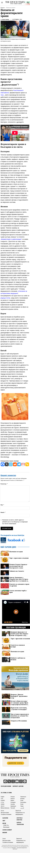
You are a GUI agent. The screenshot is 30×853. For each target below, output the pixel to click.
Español (3, 800)
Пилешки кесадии (16, 551)
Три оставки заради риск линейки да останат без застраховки (20, 715)
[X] (7, 464)
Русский (13, 808)
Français (13, 796)
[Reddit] (15, 464)
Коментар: (4, 484)
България (5, 818)
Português (13, 802)
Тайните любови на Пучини (18, 658)
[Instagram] (11, 464)
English (2, 796)
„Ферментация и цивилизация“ (11, 239)
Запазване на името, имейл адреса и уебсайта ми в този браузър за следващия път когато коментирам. (15, 521)
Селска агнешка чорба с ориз (18, 591)
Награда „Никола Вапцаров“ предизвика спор (19, 696)
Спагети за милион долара (18, 646)
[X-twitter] (9, 781)
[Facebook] (2, 464)
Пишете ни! (18, 810)
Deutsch (13, 798)
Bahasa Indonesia (5, 808)
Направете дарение (18, 786)
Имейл (3, 512)
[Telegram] (19, 464)
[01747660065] (15, 406)
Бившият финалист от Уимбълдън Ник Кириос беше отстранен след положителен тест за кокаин (19, 633)
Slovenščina (23, 802)
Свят (3, 820)
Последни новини (6, 786)
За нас (2, 810)
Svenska (13, 804)
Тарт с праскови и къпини (19, 558)
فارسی (22, 808)
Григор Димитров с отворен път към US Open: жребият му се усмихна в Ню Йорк (18, 579)
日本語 (2, 804)
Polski (21, 804)
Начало (3, 7)
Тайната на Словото (16, 571)
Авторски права (5, 812)
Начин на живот (10, 7)
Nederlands (13, 806)
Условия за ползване (6, 814)
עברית (2, 802)
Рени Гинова (5, 19)
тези (2, 95)
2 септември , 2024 (17, 19)
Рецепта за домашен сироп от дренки (19, 585)
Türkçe (22, 806)
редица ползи (5, 298)
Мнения (4, 832)
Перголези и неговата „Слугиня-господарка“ (19, 708)
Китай (4, 823)
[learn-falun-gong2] (15, 678)
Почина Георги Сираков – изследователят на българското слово (18, 566)
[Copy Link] (27, 464)
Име (2, 505)
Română (22, 798)
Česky (21, 800)
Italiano (12, 800)
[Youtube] (17, 781)
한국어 (2, 806)
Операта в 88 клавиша (19, 721)
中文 (2, 798)
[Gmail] (23, 464)
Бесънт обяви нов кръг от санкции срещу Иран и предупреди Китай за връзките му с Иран (19, 702)
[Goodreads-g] (13, 781)
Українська (23, 796)
